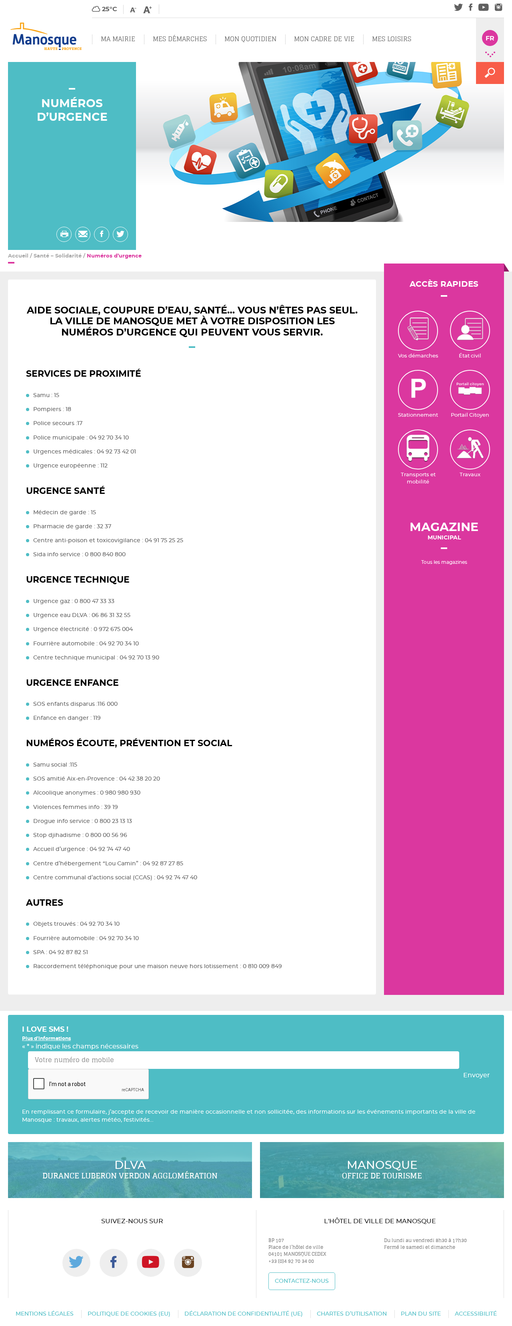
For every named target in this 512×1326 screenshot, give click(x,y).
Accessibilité (476, 1314)
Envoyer (476, 1075)
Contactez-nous (302, 1281)
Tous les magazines (444, 562)
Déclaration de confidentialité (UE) (243, 1314)
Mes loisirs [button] (391, 39)
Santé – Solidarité (58, 256)
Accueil (18, 256)
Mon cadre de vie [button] (324, 39)
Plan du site (421, 1314)
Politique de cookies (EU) (129, 1314)
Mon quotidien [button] (250, 39)
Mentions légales (45, 1314)
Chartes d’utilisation (352, 1314)
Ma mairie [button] (118, 39)
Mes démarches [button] (180, 39)
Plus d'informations (46, 1038)
